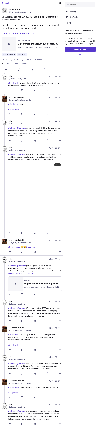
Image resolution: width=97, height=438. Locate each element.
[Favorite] (31, 69)
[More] (57, 69)
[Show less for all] (60, 3)
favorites (24, 64)
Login (80, 55)
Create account (80, 49)
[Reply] (6, 69)
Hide (57, 165)
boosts (5, 64)
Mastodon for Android (34, 60)
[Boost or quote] (19, 69)
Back (7, 3)
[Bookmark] (44, 69)
